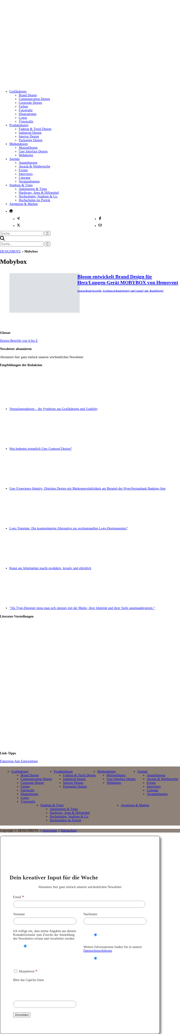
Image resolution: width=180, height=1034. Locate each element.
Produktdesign (18, 125)
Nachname (90, 914)
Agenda (14, 159)
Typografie (26, 121)
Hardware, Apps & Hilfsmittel (39, 192)
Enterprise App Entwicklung (19, 761)
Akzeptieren (28, 971)
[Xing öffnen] (18, 218)
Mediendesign (18, 144)
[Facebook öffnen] (100, 218)
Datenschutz (69, 830)
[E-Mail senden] (100, 225)
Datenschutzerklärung (97, 950)
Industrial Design (30, 132)
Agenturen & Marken (23, 204)
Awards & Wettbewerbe (34, 166)
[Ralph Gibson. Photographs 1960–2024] (94, 727)
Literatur (24, 177)
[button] (2, 239)
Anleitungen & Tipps (33, 189)
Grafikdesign (17, 91)
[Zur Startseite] (77, 81)
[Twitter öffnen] (18, 225)
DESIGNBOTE (10, 251)
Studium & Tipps (21, 185)
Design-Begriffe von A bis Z (19, 340)
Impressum (49, 830)
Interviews (26, 174)
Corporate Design (30, 102)
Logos (23, 117)
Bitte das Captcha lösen (28, 980)
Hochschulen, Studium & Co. (38, 196)
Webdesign (26, 155)
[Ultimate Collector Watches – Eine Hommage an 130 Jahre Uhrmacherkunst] (94, 643)
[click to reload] (36, 990)
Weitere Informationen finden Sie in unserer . (112, 948)
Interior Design (29, 136)
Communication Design (34, 99)
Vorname (19, 914)
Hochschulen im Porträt (34, 200)
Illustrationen (27, 114)
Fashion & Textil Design (35, 129)
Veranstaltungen (29, 181)
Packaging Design (30, 140)
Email (18, 897)
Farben (23, 106)
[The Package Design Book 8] (94, 685)
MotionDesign (28, 147)
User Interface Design (33, 151)
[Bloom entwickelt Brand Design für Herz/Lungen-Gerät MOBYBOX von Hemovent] (44, 311)
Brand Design (28, 95)
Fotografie (26, 110)
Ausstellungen (28, 162)
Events (23, 170)
